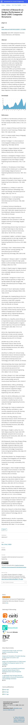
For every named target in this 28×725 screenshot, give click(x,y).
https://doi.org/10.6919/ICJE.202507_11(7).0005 (14, 29)
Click (6, 603)
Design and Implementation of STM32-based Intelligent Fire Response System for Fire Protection (14, 663)
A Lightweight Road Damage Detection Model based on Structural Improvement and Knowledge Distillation (13, 677)
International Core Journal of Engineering (14, 1)
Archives (8, 5)
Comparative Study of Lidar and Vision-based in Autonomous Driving (12, 651)
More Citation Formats (8, 582)
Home (3, 5)
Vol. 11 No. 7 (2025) (16, 5)
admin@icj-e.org (17, 708)
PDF (5, 529)
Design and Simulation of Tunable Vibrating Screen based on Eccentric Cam (13, 656)
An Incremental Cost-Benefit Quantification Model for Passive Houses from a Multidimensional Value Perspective (13, 670)
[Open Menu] (1, 1)
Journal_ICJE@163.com (9, 709)
